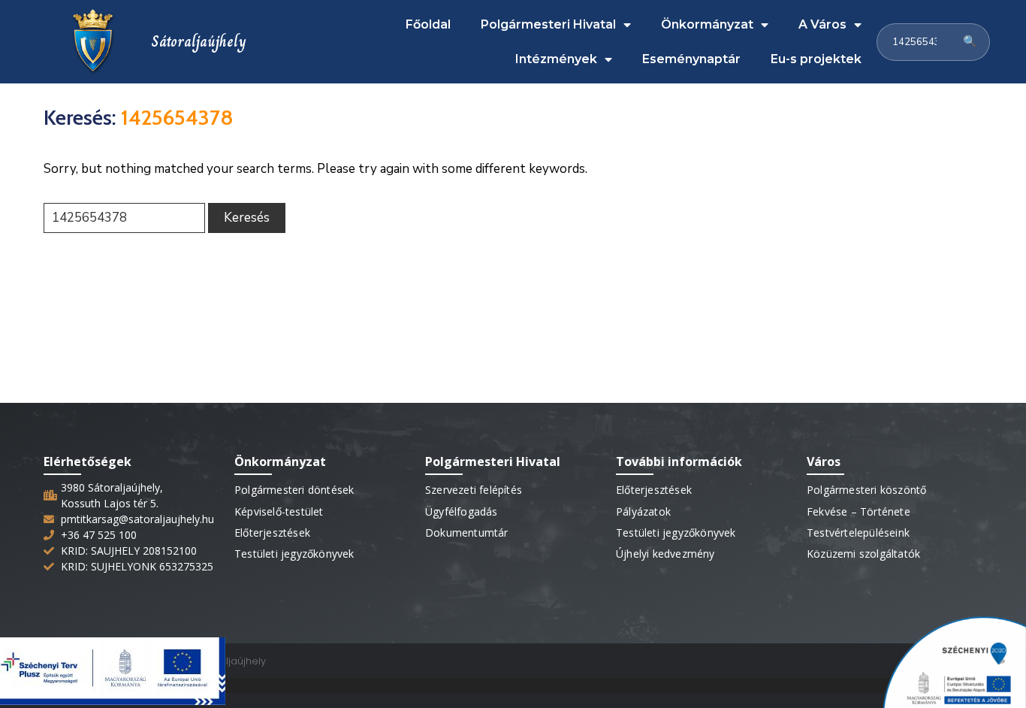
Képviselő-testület (279, 511)
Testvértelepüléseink (858, 532)
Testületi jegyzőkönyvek (294, 553)
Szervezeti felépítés (473, 490)
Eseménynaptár (691, 59)
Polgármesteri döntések (294, 490)
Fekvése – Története (858, 511)
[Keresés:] (124, 218)
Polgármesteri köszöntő (866, 490)
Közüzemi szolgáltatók (863, 553)
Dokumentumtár (466, 532)
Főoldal (428, 24)
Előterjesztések (272, 532)
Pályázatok (643, 511)
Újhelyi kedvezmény (665, 553)
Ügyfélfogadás (461, 511)
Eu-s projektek (816, 59)
